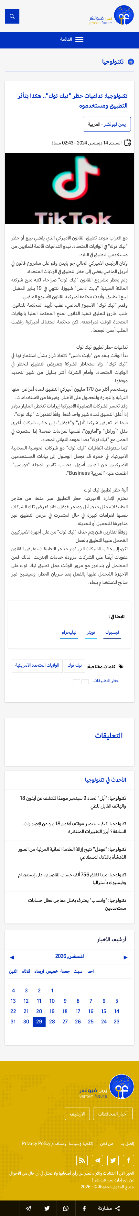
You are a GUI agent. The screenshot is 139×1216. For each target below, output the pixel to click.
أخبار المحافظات (112, 1114)
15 (103, 1011)
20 (39, 1011)
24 (104, 1022)
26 (78, 1022)
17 (78, 1011)
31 (13, 1022)
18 (65, 1011)
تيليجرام (69, 632)
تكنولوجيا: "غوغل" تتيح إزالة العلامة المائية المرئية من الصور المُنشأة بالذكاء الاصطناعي (72, 853)
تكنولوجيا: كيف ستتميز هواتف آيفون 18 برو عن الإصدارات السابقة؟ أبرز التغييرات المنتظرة (75, 827)
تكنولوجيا (113, 61)
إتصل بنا (127, 1143)
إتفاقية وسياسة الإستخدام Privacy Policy (57, 1143)
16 (90, 1011)
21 (26, 1011)
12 (26, 1001)
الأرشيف (77, 1114)
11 (39, 1001)
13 (13, 1001)
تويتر (91, 632)
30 (26, 1022)
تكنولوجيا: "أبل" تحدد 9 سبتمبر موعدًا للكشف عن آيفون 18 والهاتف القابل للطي (73, 802)
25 (91, 1022)
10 (52, 1001)
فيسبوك (112, 632)
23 (117, 1022)
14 (116, 1011)
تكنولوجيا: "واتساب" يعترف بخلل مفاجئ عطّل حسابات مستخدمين (77, 904)
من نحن (106, 1143)
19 (52, 1011)
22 (13, 1011)
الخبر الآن (126, 1173)
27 (65, 1022)
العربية (94, 124)
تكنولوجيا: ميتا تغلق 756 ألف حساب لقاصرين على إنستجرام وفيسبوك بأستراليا (72, 878)
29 (39, 1022)
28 (52, 1022)
